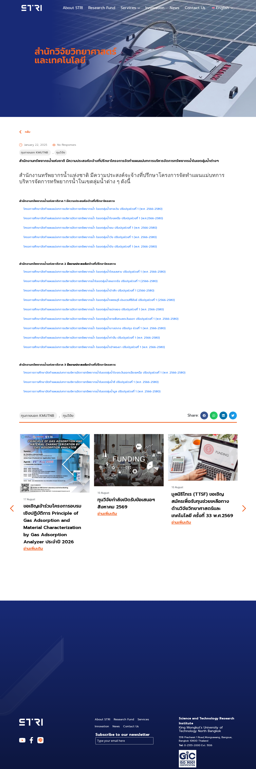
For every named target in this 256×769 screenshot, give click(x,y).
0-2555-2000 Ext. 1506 (195, 745)
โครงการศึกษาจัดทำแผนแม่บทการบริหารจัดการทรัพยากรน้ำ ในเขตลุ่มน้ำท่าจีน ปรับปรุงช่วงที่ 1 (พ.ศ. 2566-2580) (92, 338)
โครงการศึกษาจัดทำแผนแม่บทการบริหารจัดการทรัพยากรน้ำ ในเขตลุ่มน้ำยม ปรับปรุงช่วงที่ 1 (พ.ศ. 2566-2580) (90, 228)
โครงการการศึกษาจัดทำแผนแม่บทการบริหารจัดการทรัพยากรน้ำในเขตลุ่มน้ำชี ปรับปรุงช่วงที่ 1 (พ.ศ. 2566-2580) (91, 382)
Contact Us (195, 8)
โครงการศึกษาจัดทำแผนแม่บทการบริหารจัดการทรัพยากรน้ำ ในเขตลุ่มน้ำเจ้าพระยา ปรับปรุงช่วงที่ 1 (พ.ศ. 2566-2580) (94, 347)
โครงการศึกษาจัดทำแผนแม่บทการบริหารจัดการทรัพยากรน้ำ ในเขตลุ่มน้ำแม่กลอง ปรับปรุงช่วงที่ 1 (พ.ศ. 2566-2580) (94, 309)
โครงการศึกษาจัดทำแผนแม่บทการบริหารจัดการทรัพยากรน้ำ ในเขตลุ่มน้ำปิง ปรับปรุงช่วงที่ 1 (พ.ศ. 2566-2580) (90, 247)
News (174, 8)
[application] (138, 8)
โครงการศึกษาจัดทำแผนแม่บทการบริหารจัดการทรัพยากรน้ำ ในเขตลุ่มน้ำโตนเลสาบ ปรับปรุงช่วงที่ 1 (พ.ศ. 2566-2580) (94, 272)
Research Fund (101, 8)
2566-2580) (146, 291)
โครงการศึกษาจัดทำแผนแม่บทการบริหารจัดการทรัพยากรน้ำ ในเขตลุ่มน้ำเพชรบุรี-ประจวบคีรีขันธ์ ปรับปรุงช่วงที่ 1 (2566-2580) (99, 300)
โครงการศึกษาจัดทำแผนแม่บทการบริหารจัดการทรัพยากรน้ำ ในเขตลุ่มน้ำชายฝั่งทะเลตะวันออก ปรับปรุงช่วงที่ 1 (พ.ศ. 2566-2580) (101, 319)
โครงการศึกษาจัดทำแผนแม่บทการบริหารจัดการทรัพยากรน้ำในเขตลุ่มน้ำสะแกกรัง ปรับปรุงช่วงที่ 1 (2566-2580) (90, 281)
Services (128, 8)
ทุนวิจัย (60, 152)
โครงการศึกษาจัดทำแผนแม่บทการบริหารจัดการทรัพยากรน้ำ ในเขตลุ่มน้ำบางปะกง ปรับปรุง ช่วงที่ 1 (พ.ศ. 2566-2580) (94, 328)
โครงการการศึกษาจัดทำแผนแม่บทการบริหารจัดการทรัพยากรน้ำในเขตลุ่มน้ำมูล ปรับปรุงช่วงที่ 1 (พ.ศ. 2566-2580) (92, 391)
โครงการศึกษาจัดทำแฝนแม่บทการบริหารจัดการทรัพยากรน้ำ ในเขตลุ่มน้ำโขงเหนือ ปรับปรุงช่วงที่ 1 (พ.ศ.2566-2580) (93, 218)
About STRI (73, 8)
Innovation (154, 8)
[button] (204, 415)
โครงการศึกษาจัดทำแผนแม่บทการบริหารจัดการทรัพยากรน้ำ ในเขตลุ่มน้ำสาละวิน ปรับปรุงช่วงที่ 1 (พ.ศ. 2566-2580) (93, 209)
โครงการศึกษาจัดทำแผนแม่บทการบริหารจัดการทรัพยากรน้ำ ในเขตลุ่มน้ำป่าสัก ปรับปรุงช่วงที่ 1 (80, 291)
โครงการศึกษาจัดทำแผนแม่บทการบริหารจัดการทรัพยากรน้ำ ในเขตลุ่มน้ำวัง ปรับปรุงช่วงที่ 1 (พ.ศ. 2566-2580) (90, 237)
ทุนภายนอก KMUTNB (34, 152)
